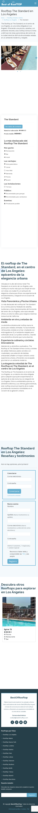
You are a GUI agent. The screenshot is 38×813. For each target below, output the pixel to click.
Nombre (10, 506)
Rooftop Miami (8, 738)
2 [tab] (20, 71)
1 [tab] (18, 71)
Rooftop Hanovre (8, 760)
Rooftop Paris (7, 753)
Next (36, 58)
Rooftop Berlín (7, 768)
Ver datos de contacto (13, 126)
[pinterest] (25, 722)
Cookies (23, 809)
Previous (2, 58)
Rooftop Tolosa (8, 772)
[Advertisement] (19, 93)
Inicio (2, 18)
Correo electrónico (14, 476)
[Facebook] (12, 722)
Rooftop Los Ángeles (10, 20)
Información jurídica (14, 809)
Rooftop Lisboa (8, 757)
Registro (13, 561)
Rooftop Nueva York (9, 742)
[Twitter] (21, 722)
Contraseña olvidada (13, 495)
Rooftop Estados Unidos (15, 18)
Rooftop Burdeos (8, 764)
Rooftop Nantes (8, 749)
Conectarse (14, 491)
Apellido (18, 516)
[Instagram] (16, 722)
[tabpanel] (19, 58)
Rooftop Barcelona (9, 779)
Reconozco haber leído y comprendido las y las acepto (19, 553)
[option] (19, 619)
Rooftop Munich (8, 775)
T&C (23, 554)
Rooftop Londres (8, 745)
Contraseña (11, 483)
